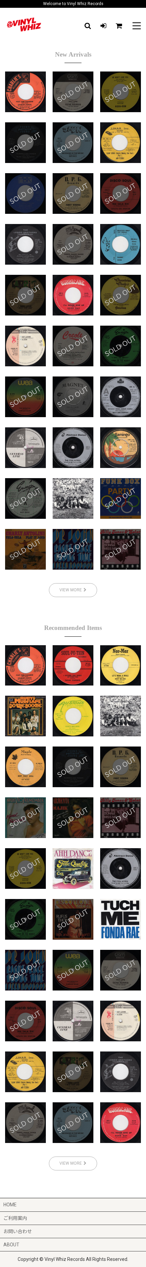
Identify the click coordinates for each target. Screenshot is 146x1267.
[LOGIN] (103, 25)
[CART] (118, 25)
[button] (87, 25)
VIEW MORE (70, 590)
